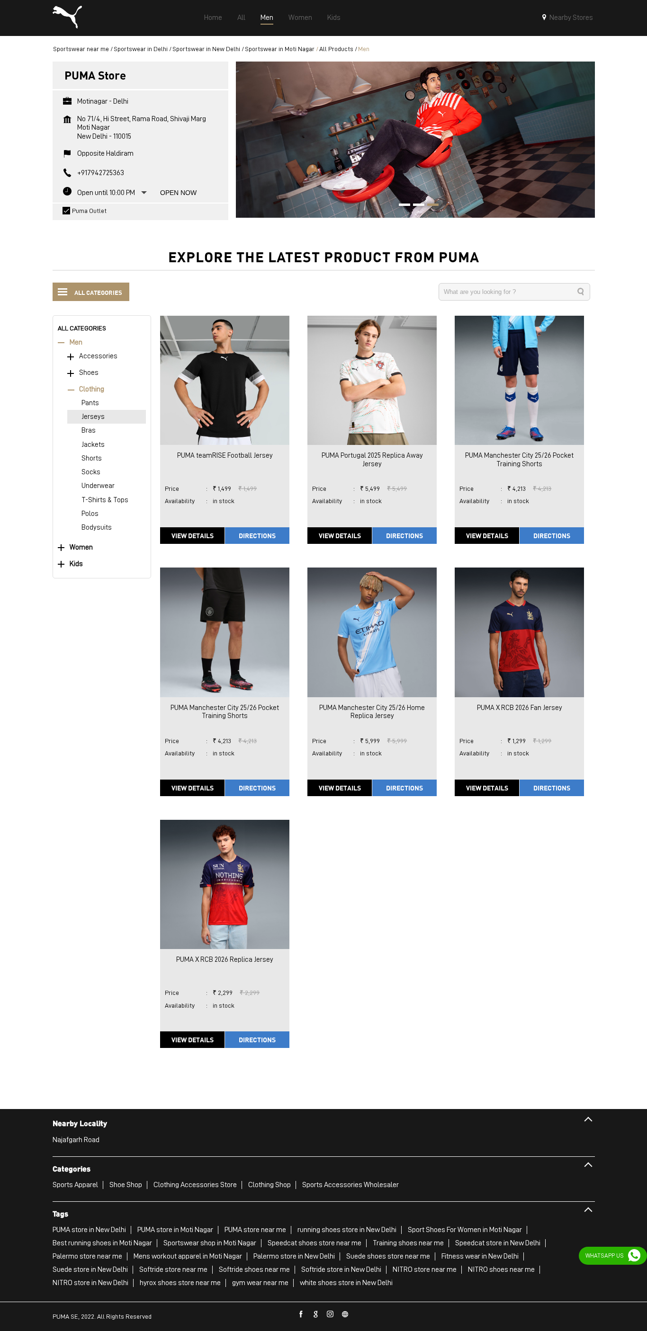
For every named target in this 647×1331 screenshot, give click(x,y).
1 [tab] (401, 206)
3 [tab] (429, 206)
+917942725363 (100, 173)
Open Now (178, 192)
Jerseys (93, 416)
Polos (90, 513)
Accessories (98, 356)
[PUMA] (67, 18)
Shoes (89, 372)
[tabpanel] (415, 139)
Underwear (98, 485)
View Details (192, 535)
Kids (76, 564)
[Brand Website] (345, 1314)
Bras (88, 430)
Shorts (91, 458)
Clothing (91, 389)
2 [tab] (415, 206)
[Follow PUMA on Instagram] (330, 1314)
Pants (90, 403)
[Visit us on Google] (316, 1314)
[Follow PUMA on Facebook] (301, 1314)
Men (76, 342)
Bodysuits (96, 527)
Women (81, 547)
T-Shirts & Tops (104, 500)
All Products (336, 48)
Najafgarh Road (76, 1140)
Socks (90, 472)
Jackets (93, 444)
